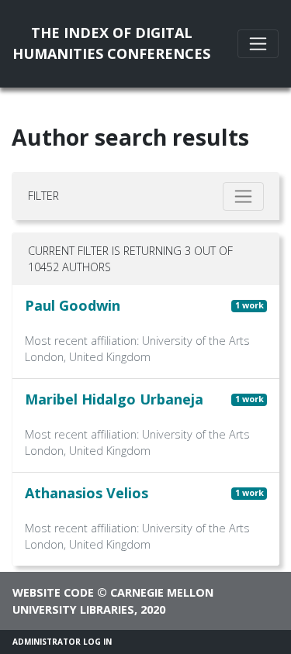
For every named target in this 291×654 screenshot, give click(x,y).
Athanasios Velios (86, 493)
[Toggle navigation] (258, 43)
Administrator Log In (62, 641)
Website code (53, 592)
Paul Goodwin (72, 305)
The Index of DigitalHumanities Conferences (111, 43)
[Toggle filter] (243, 196)
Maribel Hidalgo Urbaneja (114, 399)
